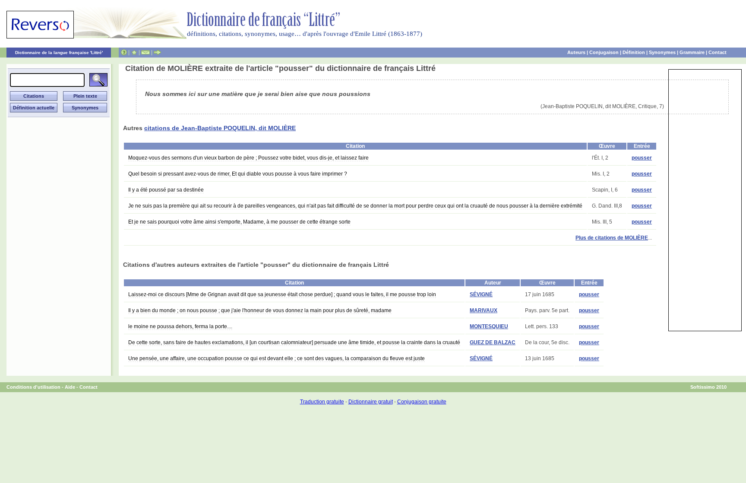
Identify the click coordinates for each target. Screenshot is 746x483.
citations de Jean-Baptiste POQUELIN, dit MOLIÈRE (220, 128)
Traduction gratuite (322, 402)
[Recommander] (157, 52)
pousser (642, 158)
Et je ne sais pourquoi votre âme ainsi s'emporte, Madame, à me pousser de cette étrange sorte (239, 222)
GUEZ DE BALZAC (492, 342)
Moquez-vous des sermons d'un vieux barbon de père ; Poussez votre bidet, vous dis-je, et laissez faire (248, 158)
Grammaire (692, 52)
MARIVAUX (483, 310)
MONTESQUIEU (489, 326)
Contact (717, 52)
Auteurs (576, 52)
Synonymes (662, 52)
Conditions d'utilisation (33, 387)
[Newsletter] (145, 52)
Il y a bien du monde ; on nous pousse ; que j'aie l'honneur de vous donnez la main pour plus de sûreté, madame (260, 310)
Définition (634, 52)
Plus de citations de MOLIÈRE (611, 238)
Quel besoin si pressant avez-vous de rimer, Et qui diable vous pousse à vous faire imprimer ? (237, 174)
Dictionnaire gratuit (370, 402)
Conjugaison (604, 52)
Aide (70, 387)
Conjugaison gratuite (421, 402)
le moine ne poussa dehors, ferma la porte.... (180, 326)
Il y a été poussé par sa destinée (166, 190)
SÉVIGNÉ (481, 294)
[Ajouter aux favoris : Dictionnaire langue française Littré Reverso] (134, 52)
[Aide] (124, 52)
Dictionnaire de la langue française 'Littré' (59, 52)
